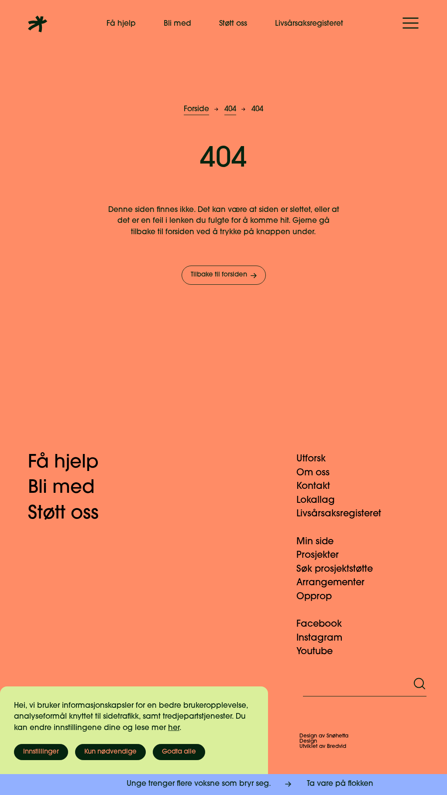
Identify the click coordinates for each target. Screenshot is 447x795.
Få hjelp (121, 23)
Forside (196, 109)
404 (230, 109)
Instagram (319, 638)
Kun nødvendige (110, 752)
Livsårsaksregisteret (309, 23)
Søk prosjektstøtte (334, 569)
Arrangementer (330, 582)
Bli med (177, 23)
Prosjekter (317, 555)
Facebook (319, 624)
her (173, 728)
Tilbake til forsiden (219, 275)
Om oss (313, 473)
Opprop (314, 596)
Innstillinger (41, 752)
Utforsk (311, 459)
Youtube (314, 651)
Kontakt (313, 486)
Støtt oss (233, 23)
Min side (315, 541)
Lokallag (315, 500)
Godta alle (179, 752)
